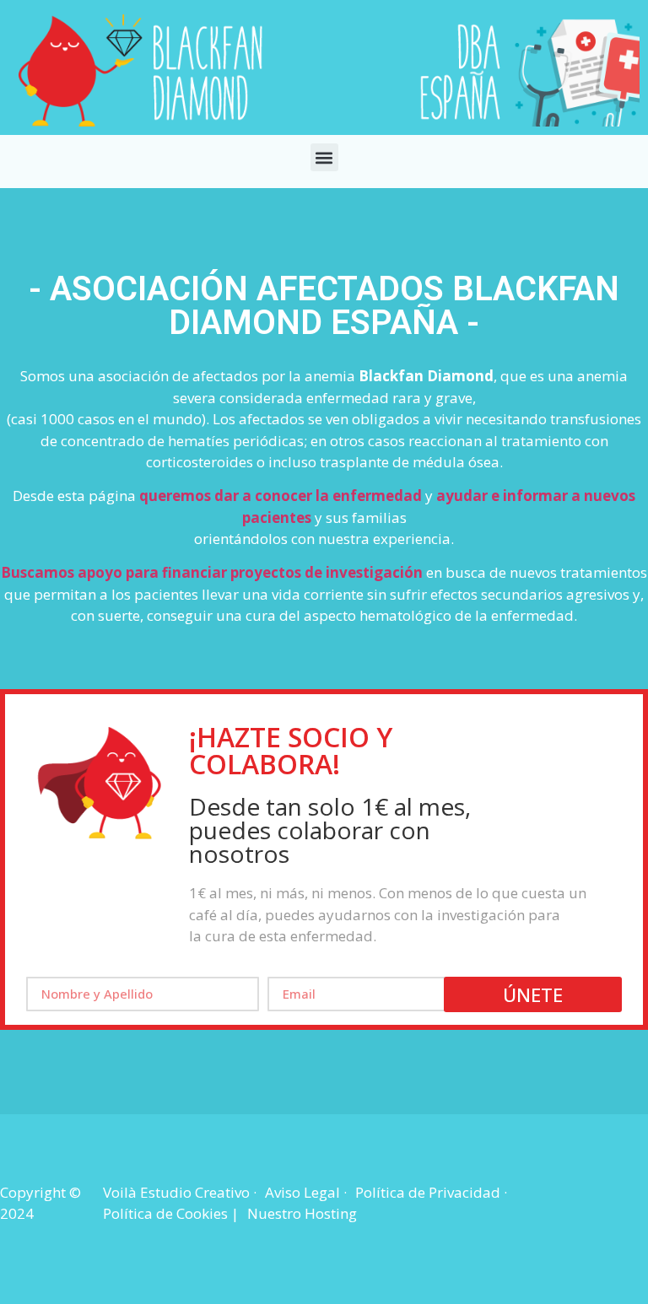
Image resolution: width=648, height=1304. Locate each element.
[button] (324, 157)
